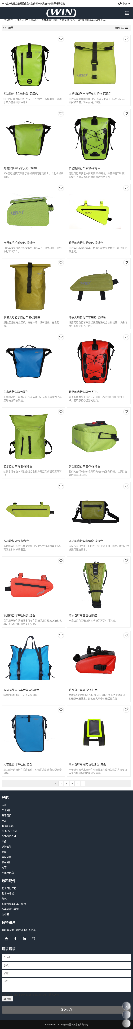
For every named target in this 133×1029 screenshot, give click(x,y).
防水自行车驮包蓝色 (15, 392)
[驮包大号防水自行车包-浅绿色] (33, 286)
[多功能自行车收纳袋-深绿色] (33, 62)
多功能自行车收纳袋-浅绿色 (86, 541)
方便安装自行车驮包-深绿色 (20, 168)
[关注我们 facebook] (15, 938)
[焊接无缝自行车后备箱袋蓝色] (33, 659)
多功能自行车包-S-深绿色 (84, 466)
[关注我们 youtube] (6, 938)
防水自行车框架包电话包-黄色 (87, 764)
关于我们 (6, 810)
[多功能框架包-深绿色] (33, 510)
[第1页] (50, 783)
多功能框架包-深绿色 (16, 541)
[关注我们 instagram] (33, 938)
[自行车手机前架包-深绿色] (33, 211)
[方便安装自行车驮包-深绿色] (33, 137)
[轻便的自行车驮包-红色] (99, 361)
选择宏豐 (6, 846)
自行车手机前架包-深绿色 (19, 242)
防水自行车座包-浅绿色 (83, 615)
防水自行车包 (9, 888)
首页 (4, 805)
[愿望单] (126, 1015)
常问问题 (6, 857)
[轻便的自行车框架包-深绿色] (99, 211)
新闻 (4, 851)
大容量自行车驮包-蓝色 (17, 764)
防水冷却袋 (8, 893)
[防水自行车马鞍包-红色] (99, 659)
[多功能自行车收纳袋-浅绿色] (99, 510)
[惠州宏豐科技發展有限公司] (61, 13)
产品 (4, 820)
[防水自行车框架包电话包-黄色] (99, 733)
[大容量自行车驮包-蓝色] (33, 733)
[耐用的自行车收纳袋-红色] (33, 584)
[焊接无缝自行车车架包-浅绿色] (99, 286)
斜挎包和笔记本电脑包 (14, 903)
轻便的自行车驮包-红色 (83, 392)
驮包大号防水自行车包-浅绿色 (22, 317)
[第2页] (83, 783)
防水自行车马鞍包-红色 (83, 690)
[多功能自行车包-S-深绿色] (99, 435)
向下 (4, 867)
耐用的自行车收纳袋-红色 (19, 615)
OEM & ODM (9, 831)
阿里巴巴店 (8, 872)
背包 (4, 898)
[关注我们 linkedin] (24, 938)
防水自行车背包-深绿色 (17, 466)
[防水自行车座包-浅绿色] (99, 584)
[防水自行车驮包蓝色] (33, 361)
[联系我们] (126, 1006)
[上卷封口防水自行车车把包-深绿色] (99, 62)
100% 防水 (8, 825)
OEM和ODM (9, 836)
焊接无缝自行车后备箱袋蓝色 (21, 690)
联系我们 (6, 862)
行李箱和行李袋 (10, 909)
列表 (122, 28)
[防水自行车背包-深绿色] (33, 435)
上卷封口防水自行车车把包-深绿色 (90, 93)
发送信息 (66, 1009)
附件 (9, 998)
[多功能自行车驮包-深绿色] (99, 137)
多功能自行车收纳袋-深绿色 (20, 93)
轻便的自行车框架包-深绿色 (86, 242)
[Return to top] (126, 1023)
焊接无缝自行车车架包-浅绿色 (87, 317)
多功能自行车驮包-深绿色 (84, 168)
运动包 (5, 914)
